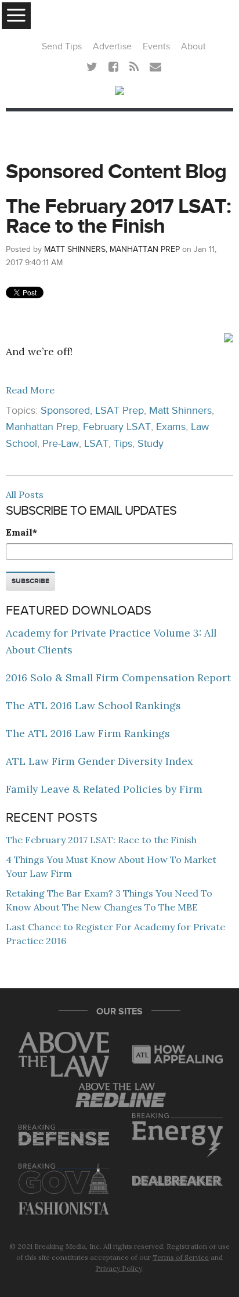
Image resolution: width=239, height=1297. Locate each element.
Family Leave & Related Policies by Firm (104, 789)
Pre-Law (60, 444)
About (193, 46)
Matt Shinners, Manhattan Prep (112, 249)
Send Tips (62, 46)
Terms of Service (181, 1257)
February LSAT (117, 427)
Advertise (112, 46)
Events (156, 46)
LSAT (96, 444)
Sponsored (65, 410)
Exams (171, 427)
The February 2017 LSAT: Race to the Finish (118, 216)
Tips (123, 444)
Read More (30, 390)
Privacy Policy (119, 1268)
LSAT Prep (119, 410)
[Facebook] (113, 68)
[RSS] (134, 68)
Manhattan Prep (42, 427)
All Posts (25, 494)
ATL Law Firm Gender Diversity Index (99, 761)
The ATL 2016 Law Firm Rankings (88, 733)
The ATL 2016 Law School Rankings (93, 705)
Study (150, 444)
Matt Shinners (180, 410)
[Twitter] (91, 68)
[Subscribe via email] (155, 68)
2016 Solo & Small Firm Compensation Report (118, 677)
